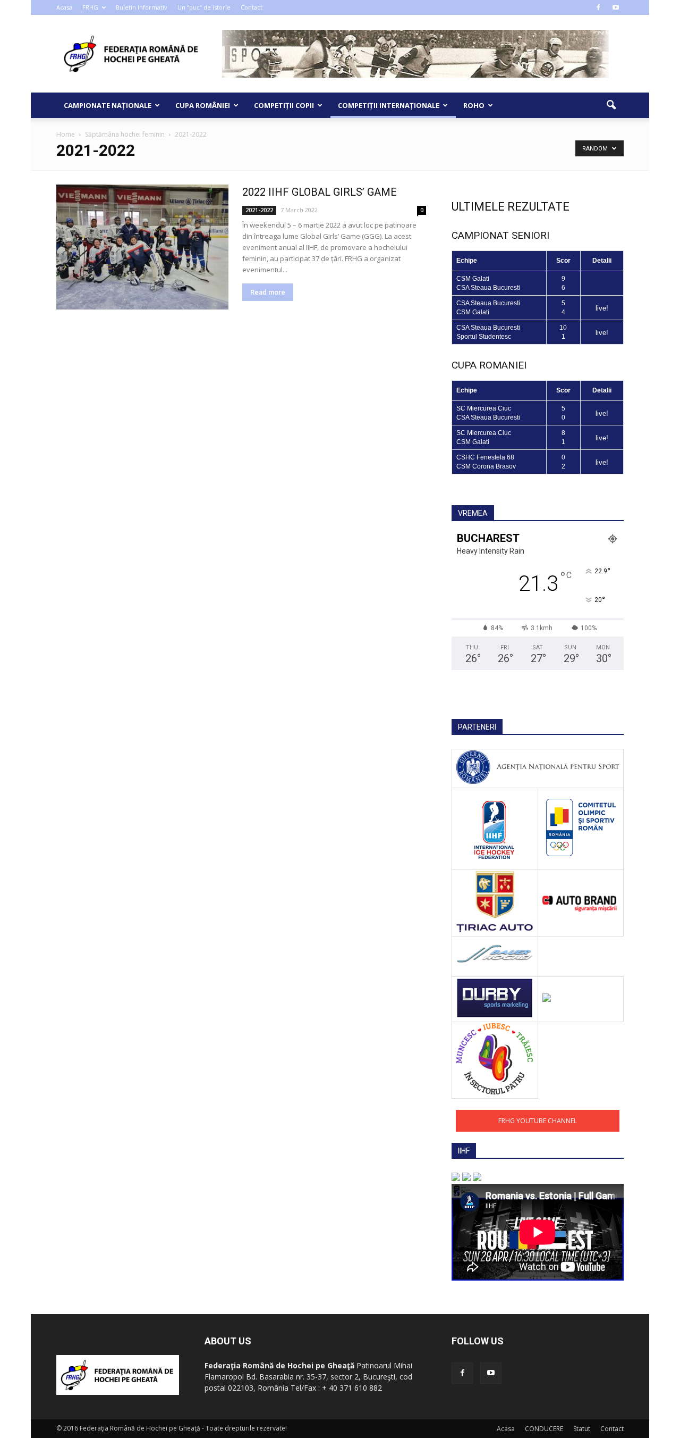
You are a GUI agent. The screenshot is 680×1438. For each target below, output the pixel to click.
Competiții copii (284, 105)
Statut (581, 1428)
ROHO (473, 105)
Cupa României (202, 105)
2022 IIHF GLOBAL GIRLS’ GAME (319, 192)
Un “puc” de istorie (204, 7)
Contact (251, 7)
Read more (267, 292)
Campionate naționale (107, 105)
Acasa (64, 7)
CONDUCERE (544, 1428)
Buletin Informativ (141, 7)
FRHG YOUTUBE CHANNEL (537, 1120)
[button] (611, 105)
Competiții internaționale (388, 105)
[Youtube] (616, 7)
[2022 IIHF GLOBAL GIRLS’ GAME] (142, 247)
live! (602, 308)
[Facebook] (598, 7)
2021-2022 (259, 210)
